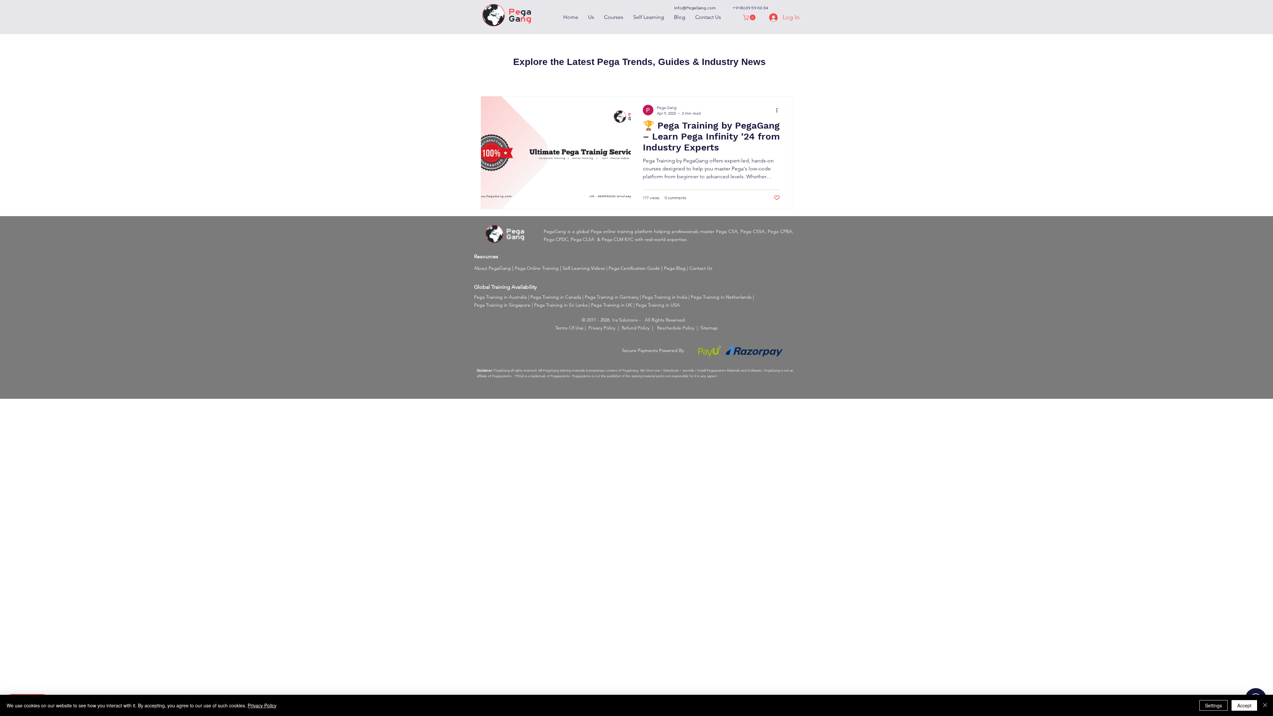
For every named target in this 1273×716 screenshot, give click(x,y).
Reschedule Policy (675, 328)
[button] (750, 17)
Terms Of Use (569, 328)
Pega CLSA (582, 239)
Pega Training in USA (658, 305)
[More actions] (779, 110)
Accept (1244, 705)
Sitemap (709, 328)
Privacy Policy (601, 328)
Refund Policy (635, 328)
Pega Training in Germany (611, 297)
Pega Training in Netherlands (721, 297)
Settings (1213, 705)
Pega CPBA (780, 231)
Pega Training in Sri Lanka (560, 305)
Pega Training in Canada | (557, 297)
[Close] (1265, 705)
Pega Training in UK (611, 305)
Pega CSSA (753, 231)
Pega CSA (727, 231)
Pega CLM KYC (618, 239)
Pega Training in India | (666, 297)
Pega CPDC (556, 239)
